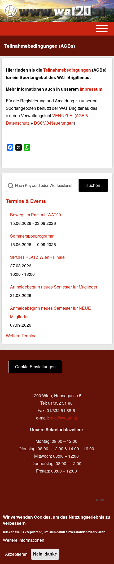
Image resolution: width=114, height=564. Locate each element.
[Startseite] (55, 11)
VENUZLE (62, 115)
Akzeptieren (16, 554)
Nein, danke (45, 554)
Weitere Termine (21, 336)
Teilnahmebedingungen (67, 70)
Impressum (91, 89)
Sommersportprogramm (32, 236)
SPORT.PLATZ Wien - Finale (37, 257)
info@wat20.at (63, 418)
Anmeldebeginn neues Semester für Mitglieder (53, 287)
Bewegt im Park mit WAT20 (35, 215)
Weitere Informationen (23, 540)
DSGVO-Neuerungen (54, 123)
